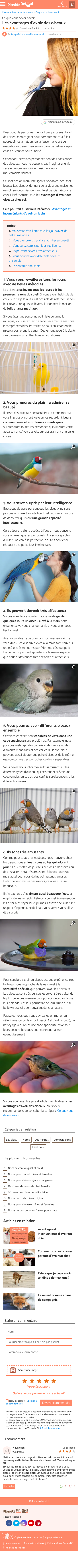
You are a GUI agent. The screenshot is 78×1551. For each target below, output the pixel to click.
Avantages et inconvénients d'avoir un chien (55, 1234)
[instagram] (23, 1523)
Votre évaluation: (38, 1387)
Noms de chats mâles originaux (27, 1198)
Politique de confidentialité (60, 1543)
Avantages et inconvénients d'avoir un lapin (37, 211)
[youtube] (31, 1523)
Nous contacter (12, 1543)
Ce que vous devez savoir (47, 12)
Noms (26, 1139)
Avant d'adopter (25, 12)
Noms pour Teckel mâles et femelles (30, 1174)
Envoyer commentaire (56, 1403)
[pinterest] (38, 1523)
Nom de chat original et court (25, 1168)
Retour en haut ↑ (39, 1501)
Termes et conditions (34, 1543)
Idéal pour (38, 1147)
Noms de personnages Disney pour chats (32, 1210)
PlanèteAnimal (9, 12)
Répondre (9, 1486)
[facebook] (9, 1523)
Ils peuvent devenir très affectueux (35, 251)
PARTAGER (62, 6)
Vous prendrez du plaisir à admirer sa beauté (41, 240)
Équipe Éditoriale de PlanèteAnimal (27, 34)
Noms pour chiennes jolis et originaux (30, 1180)
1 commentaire (48, 28)
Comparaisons (62, 1139)
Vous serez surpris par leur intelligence (37, 245)
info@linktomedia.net (50, 1428)
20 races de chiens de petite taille (28, 1192)
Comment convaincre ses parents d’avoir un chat (55, 1253)
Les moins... (42, 1139)
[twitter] (16, 1523)
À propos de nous (53, 1537)
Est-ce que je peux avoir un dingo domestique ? (54, 1275)
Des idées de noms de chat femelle (29, 1186)
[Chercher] (73, 4)
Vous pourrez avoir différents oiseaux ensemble (34, 258)
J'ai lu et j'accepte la (21, 1402)
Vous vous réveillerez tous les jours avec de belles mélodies (38, 233)
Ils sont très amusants (26, 266)
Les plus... (11, 1139)
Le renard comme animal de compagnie (55, 1297)
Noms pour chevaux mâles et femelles (31, 1204)
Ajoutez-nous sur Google (60, 122)
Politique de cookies (15, 1547)
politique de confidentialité (21, 1402)
